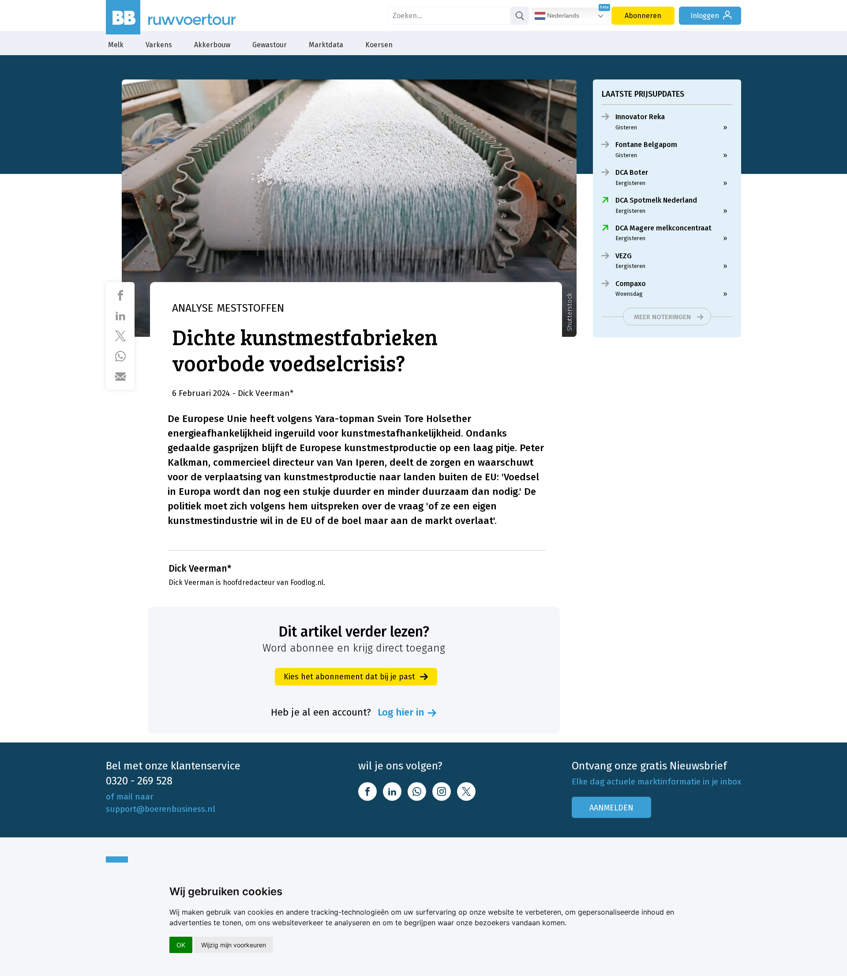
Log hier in (401, 712)
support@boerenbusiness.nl (160, 809)
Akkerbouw (212, 45)
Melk (116, 45)
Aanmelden (611, 808)
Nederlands (562, 15)
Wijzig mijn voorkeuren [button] (233, 945)
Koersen (379, 45)
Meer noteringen (662, 317)
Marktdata (326, 45)
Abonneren (643, 15)
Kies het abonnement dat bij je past (349, 677)
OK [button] (180, 945)
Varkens (159, 45)
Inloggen (704, 15)
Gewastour (269, 45)
